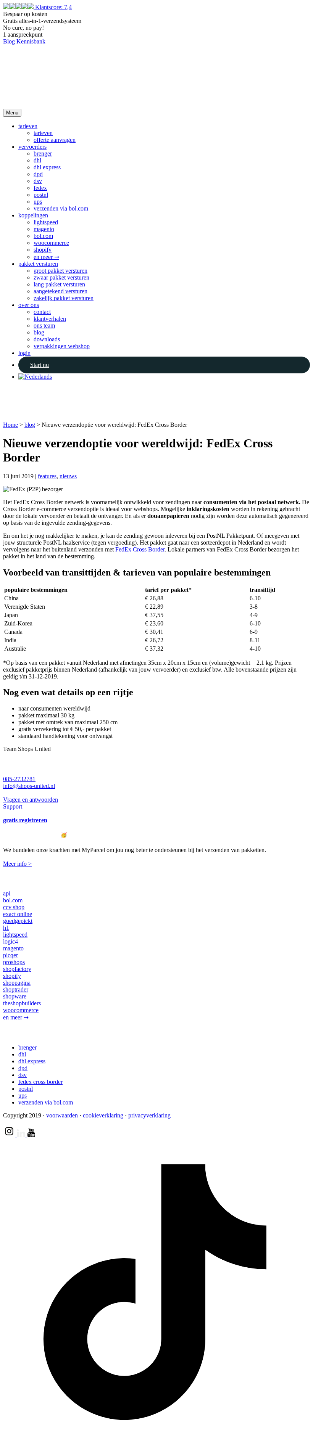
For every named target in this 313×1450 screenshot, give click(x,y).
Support (12, 806)
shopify (43, 249)
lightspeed (46, 222)
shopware (14, 996)
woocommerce (51, 243)
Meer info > (17, 863)
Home (10, 424)
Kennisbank (30, 41)
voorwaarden (62, 1115)
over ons (28, 305)
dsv (38, 181)
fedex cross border (40, 1082)
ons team (44, 325)
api (6, 893)
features (47, 476)
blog (39, 332)
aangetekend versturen (60, 291)
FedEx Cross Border (140, 549)
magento (44, 229)
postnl (41, 194)
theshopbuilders (22, 1003)
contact (42, 312)
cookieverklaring (103, 1115)
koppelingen (33, 215)
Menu (12, 113)
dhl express (47, 167)
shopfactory (17, 969)
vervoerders (32, 146)
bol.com (43, 236)
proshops (14, 962)
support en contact (22, 764)
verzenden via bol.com (61, 208)
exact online (17, 914)
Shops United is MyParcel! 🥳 (35, 835)
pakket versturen (38, 263)
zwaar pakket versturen (61, 277)
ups (38, 201)
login (24, 353)
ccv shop (13, 907)
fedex (40, 188)
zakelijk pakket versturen (64, 298)
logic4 (10, 941)
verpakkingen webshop (62, 346)
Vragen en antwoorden (30, 799)
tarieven (27, 126)
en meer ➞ (46, 257)
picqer (10, 955)
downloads (47, 339)
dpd (38, 174)
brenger (43, 153)
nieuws (68, 476)
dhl (37, 160)
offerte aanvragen (55, 140)
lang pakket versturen (59, 284)
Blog (9, 41)
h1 (6, 927)
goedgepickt (17, 921)
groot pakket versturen (60, 270)
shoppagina (17, 982)
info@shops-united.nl (29, 786)
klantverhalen (50, 318)
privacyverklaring (149, 1115)
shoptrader (15, 989)
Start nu (39, 365)
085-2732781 (19, 779)
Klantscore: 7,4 (53, 7)
